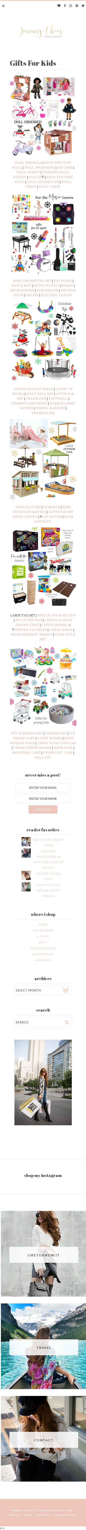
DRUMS (32, 295)
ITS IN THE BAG (29, 620)
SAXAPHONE (47, 290)
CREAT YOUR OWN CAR (56, 743)
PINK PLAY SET (28, 507)
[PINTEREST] (76, 6)
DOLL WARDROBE (39, 167)
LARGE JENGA (60, 630)
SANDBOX (51, 507)
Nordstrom (43, 954)
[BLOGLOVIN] (59, 6)
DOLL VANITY (28, 172)
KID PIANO (63, 281)
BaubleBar (43, 930)
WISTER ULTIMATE (30, 630)
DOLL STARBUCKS (43, 182)
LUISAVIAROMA (43, 948)
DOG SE (35, 177)
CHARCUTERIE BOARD (32, 748)
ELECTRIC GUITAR (57, 295)
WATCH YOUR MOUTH (57, 615)
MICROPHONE (22, 290)
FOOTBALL (58, 398)
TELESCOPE (36, 398)
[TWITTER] (83, 6)
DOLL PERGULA (28, 163)
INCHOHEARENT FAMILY (31, 634)
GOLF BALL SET (39, 394)
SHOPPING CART (26, 752)
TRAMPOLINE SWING (29, 403)
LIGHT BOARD (49, 738)
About (15, 1515)
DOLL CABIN (50, 187)
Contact (44, 1515)
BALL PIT (43, 757)
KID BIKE (64, 167)
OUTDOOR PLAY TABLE (33, 389)
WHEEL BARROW (50, 408)
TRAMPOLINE (43, 413)
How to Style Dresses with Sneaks (48, 890)
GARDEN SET (55, 733)
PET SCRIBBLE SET (27, 733)
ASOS (43, 924)
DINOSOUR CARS (57, 752)
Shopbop (43, 960)
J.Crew (43, 936)
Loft (43, 942)
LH (75, 1515)
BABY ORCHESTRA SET (32, 281)
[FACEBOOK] (65, 6)
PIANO (67, 285)
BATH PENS (63, 748)
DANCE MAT (21, 285)
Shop (28, 1515)
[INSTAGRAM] (70, 6)
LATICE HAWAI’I (55, 625)
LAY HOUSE (52, 517)
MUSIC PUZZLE (47, 285)
